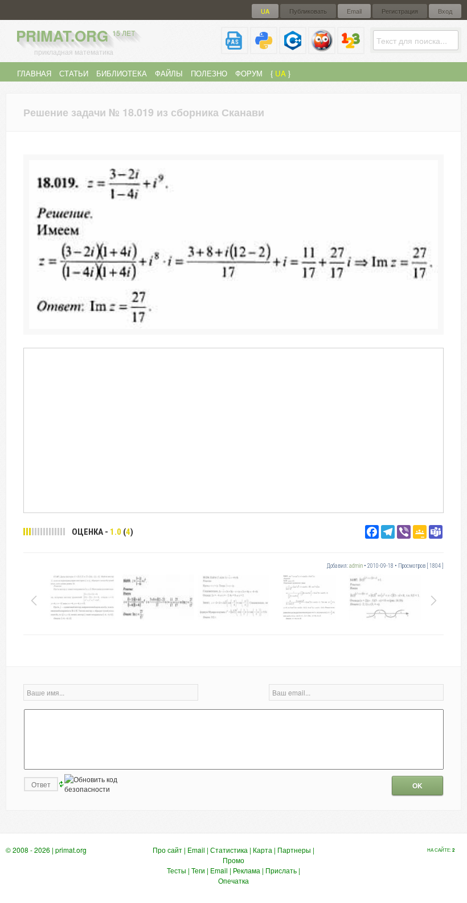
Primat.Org (75, 35)
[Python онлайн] (263, 49)
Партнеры (294, 850)
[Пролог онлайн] (321, 49)
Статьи (73, 73)
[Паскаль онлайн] (234, 49)
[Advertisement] (233, 430)
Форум (249, 73)
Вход (445, 11)
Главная (34, 73)
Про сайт (167, 850)
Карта (262, 850)
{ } (280, 73)
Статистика (229, 850)
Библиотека (121, 73)
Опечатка (233, 880)
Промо (233, 860)
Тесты (176, 870)
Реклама (246, 870)
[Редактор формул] (350, 49)
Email (354, 11)
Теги (198, 870)
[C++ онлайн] (292, 49)
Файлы (169, 73)
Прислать (281, 870)
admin (356, 566)
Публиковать (308, 11)
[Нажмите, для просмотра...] (233, 325)
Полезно (209, 73)
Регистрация (400, 11)
